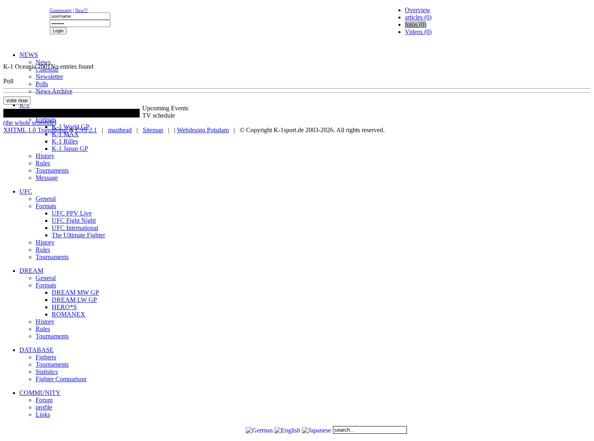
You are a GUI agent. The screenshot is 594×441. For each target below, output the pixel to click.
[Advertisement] (101, 59)
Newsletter (49, 76)
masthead (120, 130)
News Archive (54, 91)
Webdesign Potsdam (203, 130)
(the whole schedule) (29, 122)
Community (61, 10)
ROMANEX (68, 314)
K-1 (24, 104)
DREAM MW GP (75, 292)
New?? (81, 10)
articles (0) (418, 17)
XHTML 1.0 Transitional (35, 130)
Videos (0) (418, 31)
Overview (417, 9)
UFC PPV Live (72, 213)
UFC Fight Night (74, 220)
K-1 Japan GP (70, 148)
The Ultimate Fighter (78, 235)
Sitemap (153, 130)
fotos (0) (415, 24)
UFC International (75, 227)
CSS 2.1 (86, 130)
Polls (42, 83)
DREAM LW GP (74, 299)
